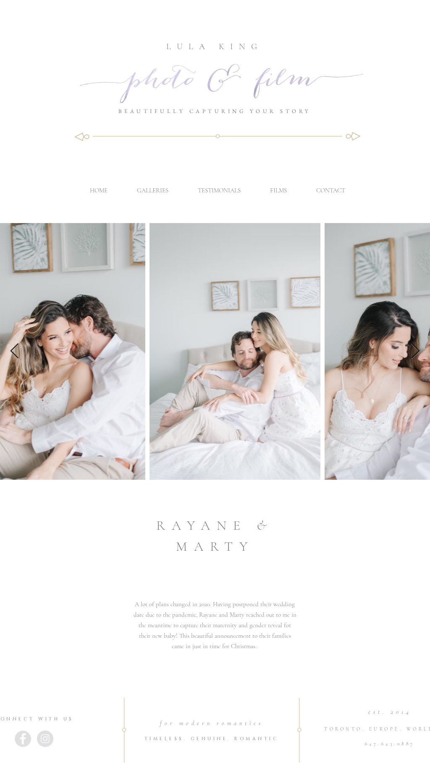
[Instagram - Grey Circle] (45, 739)
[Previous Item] (14, 351)
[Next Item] (415, 351)
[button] (152, 190)
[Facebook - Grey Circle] (23, 739)
